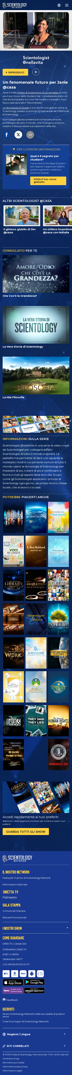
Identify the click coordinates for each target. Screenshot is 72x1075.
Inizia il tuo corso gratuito (45, 180)
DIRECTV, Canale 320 (14, 943)
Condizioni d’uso (11, 1058)
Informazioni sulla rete (15, 884)
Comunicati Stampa (14, 910)
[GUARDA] (58, 551)
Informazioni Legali (12, 1070)
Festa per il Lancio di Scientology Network (27, 877)
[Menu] (66, 5)
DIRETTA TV (10, 892)
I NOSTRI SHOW (12, 928)
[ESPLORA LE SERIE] (13, 517)
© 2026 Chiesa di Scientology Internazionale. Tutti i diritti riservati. (36, 1054)
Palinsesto (10, 897)
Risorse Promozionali (14, 917)
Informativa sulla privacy (15, 1066)
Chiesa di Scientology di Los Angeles (37, 92)
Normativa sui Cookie (13, 1062)
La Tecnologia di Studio (16, 108)
